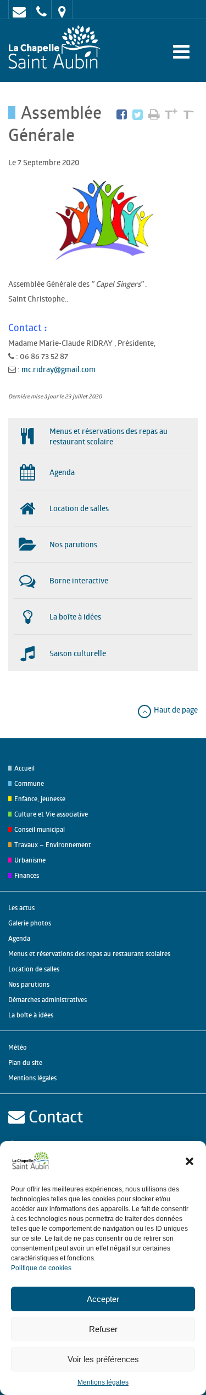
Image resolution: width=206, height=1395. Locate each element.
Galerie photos (29, 923)
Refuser (103, 1329)
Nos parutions (28, 984)
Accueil (24, 768)
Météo (17, 1047)
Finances (26, 875)
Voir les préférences (103, 1359)
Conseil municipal (39, 829)
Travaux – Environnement (52, 844)
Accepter (103, 1299)
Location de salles (33, 969)
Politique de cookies (41, 1268)
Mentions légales (103, 1382)
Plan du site (25, 1062)
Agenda (19, 938)
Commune (29, 783)
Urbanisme (30, 860)
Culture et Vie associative (51, 814)
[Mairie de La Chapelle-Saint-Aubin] (57, 48)
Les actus (21, 907)
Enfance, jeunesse (39, 798)
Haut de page (175, 709)
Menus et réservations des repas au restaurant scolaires (89, 953)
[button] (189, 1161)
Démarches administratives (47, 999)
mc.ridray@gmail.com (58, 369)
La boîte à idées (30, 1015)
